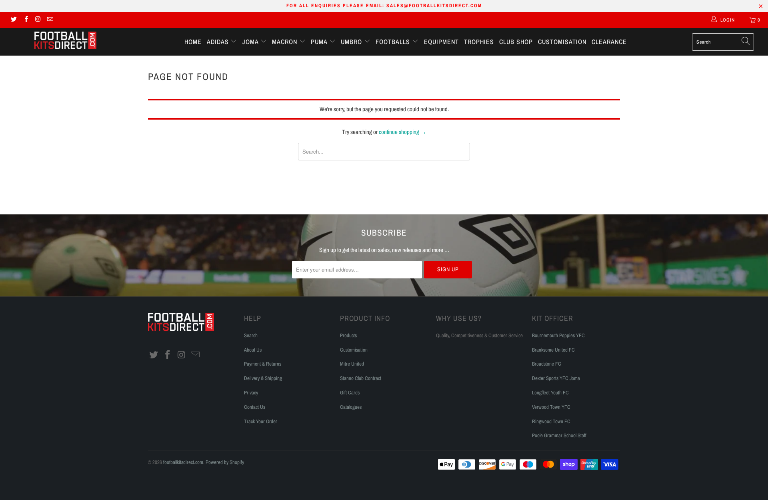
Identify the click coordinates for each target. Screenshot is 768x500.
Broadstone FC (546, 363)
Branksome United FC (553, 349)
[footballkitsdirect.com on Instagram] (37, 20)
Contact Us (254, 407)
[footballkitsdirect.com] (65, 41)
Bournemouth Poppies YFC (558, 335)
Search (251, 335)
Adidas (219, 41)
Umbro (352, 41)
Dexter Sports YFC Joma (556, 378)
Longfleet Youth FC (550, 392)
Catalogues (351, 407)
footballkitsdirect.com (183, 462)
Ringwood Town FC (551, 421)
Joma (251, 41)
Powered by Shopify (225, 462)
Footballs (394, 41)
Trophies (479, 41)
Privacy (251, 392)
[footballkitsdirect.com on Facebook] (25, 20)
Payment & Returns (262, 363)
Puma (320, 41)
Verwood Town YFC (551, 407)
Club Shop (516, 41)
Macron (285, 41)
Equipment (441, 41)
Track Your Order (260, 421)
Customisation (562, 41)
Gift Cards (350, 392)
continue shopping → (402, 132)
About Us (253, 349)
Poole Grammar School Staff (559, 435)
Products (348, 335)
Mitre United (352, 363)
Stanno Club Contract (360, 378)
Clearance (609, 41)
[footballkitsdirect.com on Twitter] (13, 20)
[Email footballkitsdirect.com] (49, 20)
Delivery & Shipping (263, 378)
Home (193, 41)
